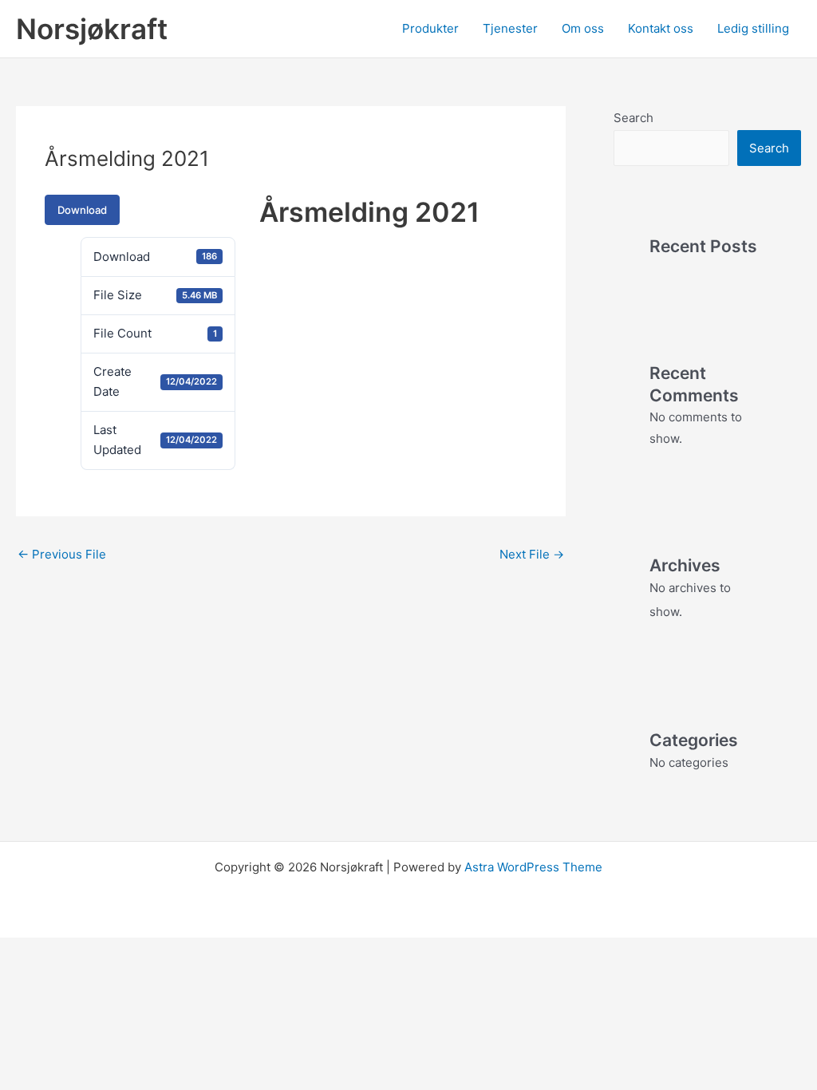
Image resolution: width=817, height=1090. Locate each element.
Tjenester (510, 28)
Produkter (430, 28)
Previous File (62, 554)
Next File (531, 554)
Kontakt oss (660, 28)
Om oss (583, 28)
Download (82, 209)
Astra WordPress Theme (533, 867)
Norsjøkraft (92, 28)
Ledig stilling (753, 28)
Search (633, 117)
